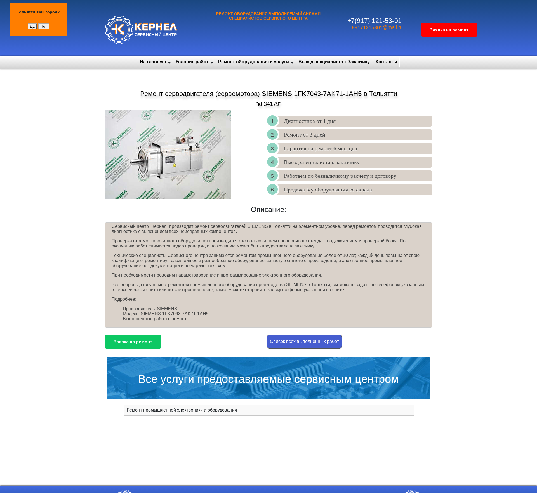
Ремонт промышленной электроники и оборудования (182, 410)
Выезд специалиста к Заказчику (334, 61)
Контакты (386, 61)
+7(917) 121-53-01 (374, 20)
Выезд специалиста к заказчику (322, 162)
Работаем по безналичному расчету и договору (340, 176)
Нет (43, 26)
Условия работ (192, 61)
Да (32, 26)
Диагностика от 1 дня (310, 121)
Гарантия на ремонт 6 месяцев (320, 148)
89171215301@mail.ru (377, 27)
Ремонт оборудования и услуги (253, 61)
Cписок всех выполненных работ (304, 341)
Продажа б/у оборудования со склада (328, 189)
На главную (153, 61)
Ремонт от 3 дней (304, 135)
